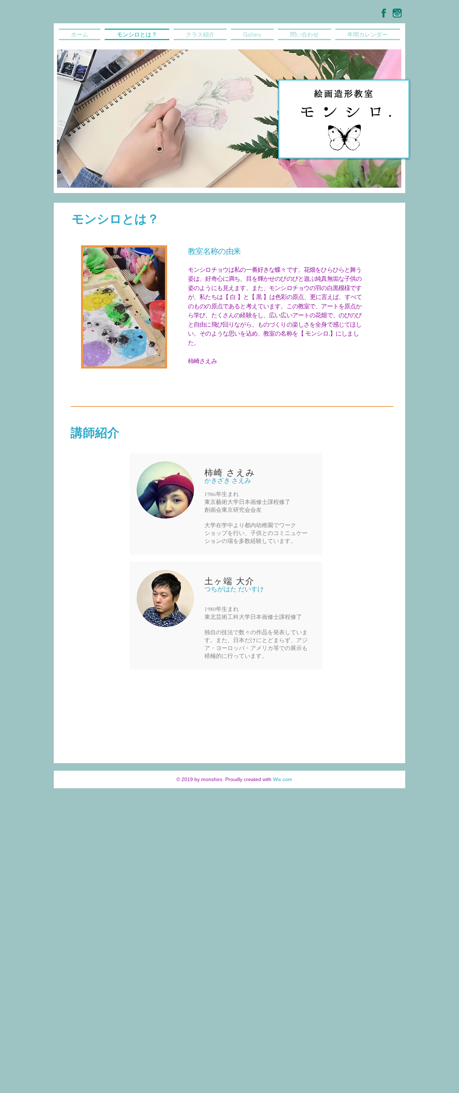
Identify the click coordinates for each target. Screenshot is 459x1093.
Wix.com (282, 779)
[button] (229, 118)
